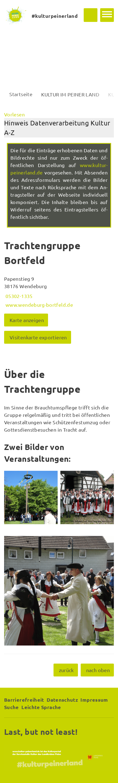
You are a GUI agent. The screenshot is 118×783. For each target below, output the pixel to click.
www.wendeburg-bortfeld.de (38, 305)
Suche (11, 707)
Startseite (20, 94)
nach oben (98, 670)
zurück (66, 670)
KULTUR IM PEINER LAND (70, 94)
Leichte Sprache (41, 707)
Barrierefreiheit (24, 699)
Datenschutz (62, 699)
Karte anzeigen (27, 320)
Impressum (94, 699)
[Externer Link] (59, 757)
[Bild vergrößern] (31, 497)
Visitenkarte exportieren (38, 337)
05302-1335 (18, 296)
